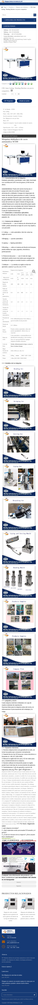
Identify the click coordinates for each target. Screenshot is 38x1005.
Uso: (4, 118)
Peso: (4, 111)
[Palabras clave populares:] (34, 15)
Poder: (4, 114)
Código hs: (5, 132)
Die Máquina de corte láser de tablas (12, 975)
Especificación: (7, 127)
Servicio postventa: (8, 116)
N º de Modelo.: (7, 109)
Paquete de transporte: (8, 123)
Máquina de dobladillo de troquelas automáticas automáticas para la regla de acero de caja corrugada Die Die (29, 916)
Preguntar (10, 101)
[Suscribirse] (34, 995)
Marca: (5, 120)
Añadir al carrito (24, 101)
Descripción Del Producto (10, 136)
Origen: (5, 129)
